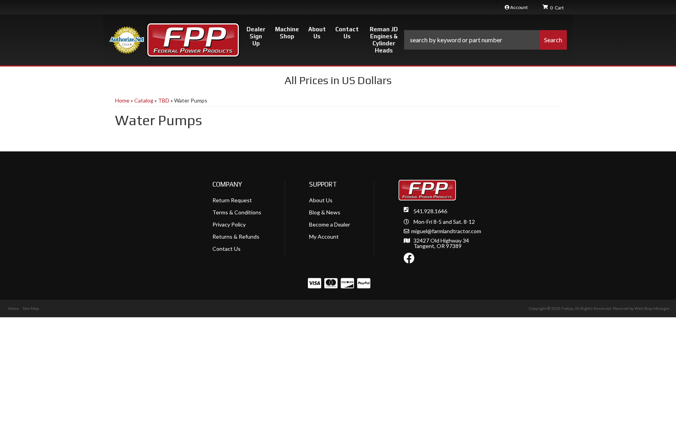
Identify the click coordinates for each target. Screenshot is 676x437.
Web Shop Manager (652, 308)
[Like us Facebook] (409, 260)
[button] (485, 40)
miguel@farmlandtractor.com (446, 231)
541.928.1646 (430, 211)
